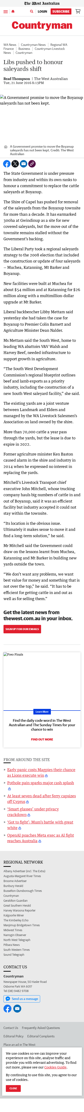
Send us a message (25, 999)
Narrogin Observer (15, 935)
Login (42, 11)
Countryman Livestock (50, 49)
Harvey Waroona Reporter (19, 910)
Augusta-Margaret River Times (22, 876)
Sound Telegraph (14, 954)
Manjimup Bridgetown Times (22, 925)
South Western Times (17, 950)
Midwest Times (13, 930)
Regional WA (58, 45)
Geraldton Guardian (16, 900)
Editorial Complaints (41, 1036)
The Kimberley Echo (16, 920)
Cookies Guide (55, 1067)
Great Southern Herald (17, 905)
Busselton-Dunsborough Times (23, 891)
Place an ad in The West (19, 1044)
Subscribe (61, 11)
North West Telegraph (17, 940)
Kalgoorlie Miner (14, 915)
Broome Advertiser (15, 881)
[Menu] (6, 11)
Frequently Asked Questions (41, 1028)
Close (13, 1088)
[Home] (13, 11)
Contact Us (11, 1028)
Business (24, 49)
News (7, 53)
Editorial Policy (14, 1036)
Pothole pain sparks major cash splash (40, 782)
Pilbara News (12, 945)
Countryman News (33, 45)
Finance (9, 49)
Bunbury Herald (13, 886)
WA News (10, 45)
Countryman (24, 53)
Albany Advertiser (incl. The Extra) (24, 871)
